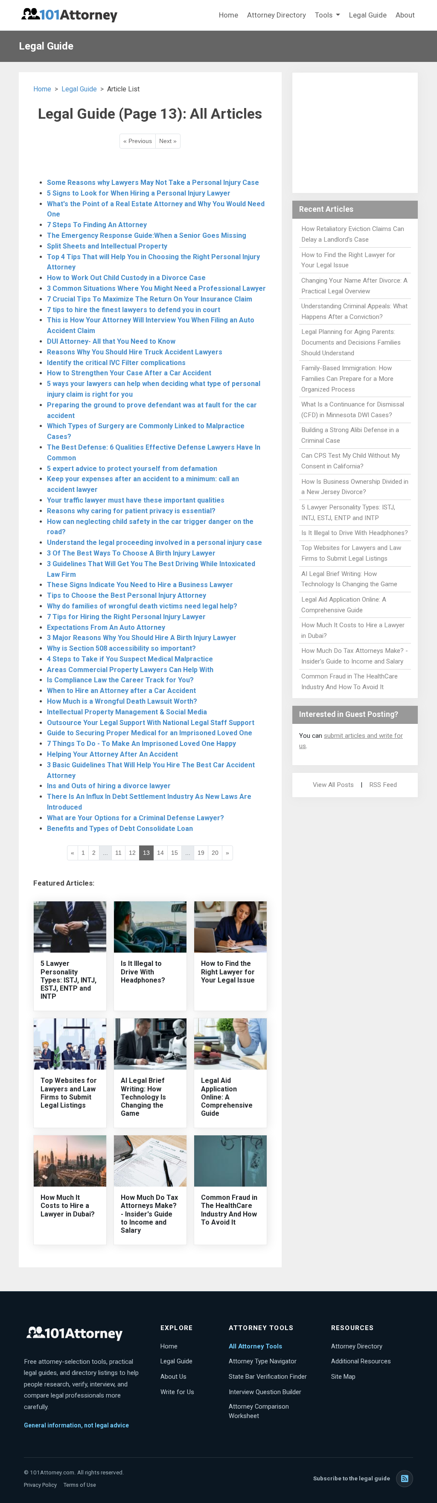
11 (118, 852)
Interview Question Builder (265, 1392)
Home (228, 15)
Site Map (343, 1376)
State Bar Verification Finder (268, 1376)
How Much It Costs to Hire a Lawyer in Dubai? (68, 1205)
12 (132, 852)
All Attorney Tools (255, 1346)
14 (160, 852)
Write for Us (177, 1392)
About (405, 15)
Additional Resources (361, 1361)
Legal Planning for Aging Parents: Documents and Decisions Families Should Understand (351, 342)
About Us (173, 1376)
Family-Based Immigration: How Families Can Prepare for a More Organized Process (347, 378)
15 (174, 852)
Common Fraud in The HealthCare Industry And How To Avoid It (229, 1209)
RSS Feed (383, 785)
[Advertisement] (355, 132)
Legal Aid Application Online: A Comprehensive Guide (227, 1096)
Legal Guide (368, 15)
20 (215, 852)
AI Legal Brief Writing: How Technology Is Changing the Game (143, 1096)
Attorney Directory (276, 15)
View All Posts (333, 785)
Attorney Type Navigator (263, 1361)
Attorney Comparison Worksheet (259, 1411)
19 (201, 852)
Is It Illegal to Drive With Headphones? (143, 971)
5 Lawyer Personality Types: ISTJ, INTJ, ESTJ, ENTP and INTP (68, 979)
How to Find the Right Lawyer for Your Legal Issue (228, 971)
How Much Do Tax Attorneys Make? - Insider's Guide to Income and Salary (149, 1213)
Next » (168, 140)
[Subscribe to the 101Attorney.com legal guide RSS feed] (404, 1478)
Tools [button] (324, 15)
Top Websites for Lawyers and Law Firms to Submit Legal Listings (69, 1092)
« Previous (137, 140)
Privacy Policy (40, 1485)
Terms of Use (80, 1485)
